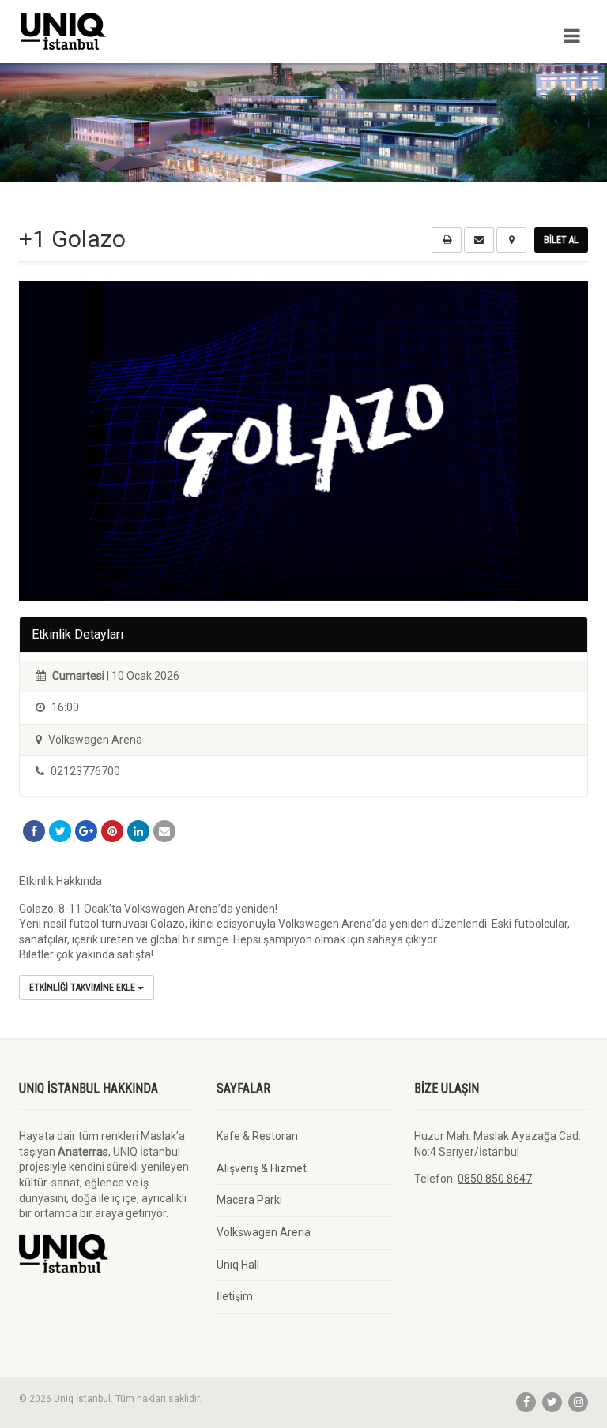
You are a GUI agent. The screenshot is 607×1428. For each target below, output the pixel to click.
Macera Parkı (249, 1200)
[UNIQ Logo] (155, 31)
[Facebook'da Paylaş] (34, 831)
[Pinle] (112, 831)
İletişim (235, 1296)
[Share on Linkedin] (138, 831)
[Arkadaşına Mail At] (164, 831)
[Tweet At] (60, 831)
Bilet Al (561, 239)
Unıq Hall (238, 1264)
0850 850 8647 (495, 1178)
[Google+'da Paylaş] (86, 831)
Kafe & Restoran (257, 1136)
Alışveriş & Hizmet (262, 1168)
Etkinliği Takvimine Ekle (83, 987)
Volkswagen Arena (264, 1232)
